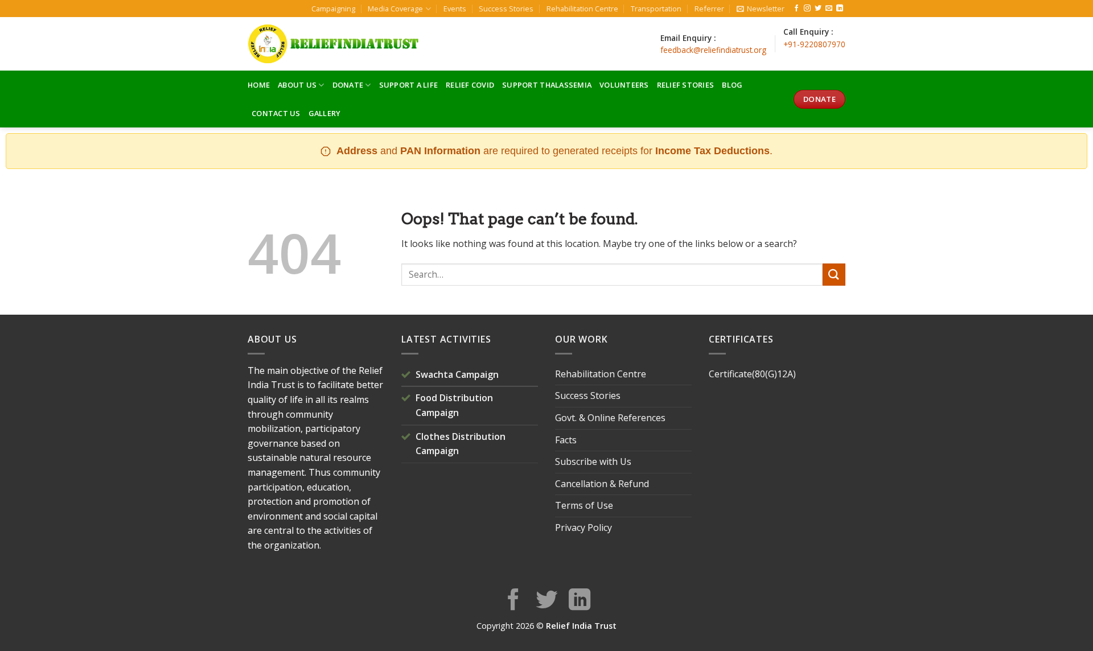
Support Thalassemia (546, 85)
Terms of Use (584, 505)
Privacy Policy (583, 527)
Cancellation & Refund (602, 483)
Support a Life (408, 85)
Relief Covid (470, 85)
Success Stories (506, 8)
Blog (732, 85)
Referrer (709, 8)
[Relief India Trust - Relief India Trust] (333, 43)
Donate (348, 85)
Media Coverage (395, 8)
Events (454, 8)
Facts (566, 440)
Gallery (325, 113)
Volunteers (624, 85)
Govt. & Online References (610, 417)
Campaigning (333, 8)
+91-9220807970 (814, 44)
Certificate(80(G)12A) (752, 374)
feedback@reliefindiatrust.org (713, 49)
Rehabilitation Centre (582, 8)
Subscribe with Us (593, 461)
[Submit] (834, 274)
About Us (297, 85)
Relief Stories (685, 85)
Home (259, 85)
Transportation (656, 8)
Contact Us (276, 113)
